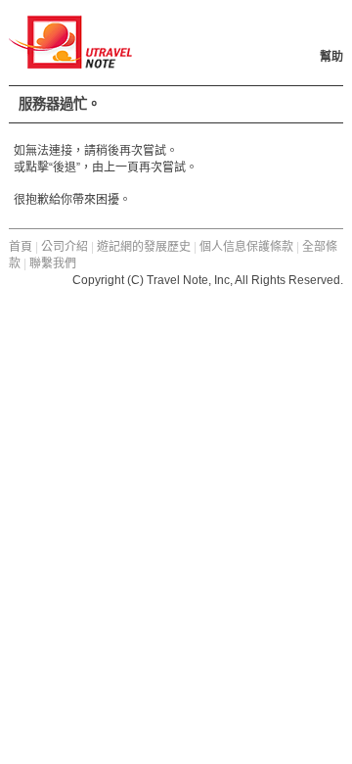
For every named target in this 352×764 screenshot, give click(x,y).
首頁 (20, 247)
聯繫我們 (52, 263)
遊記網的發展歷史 (144, 247)
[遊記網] (70, 60)
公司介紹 (64, 247)
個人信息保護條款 (246, 247)
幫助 (331, 57)
